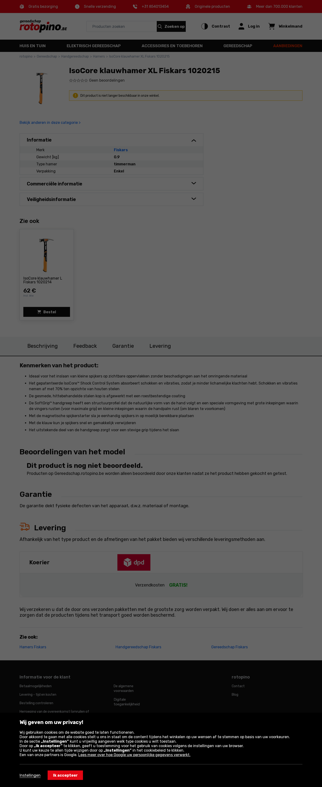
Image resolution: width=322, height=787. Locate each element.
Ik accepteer (65, 775)
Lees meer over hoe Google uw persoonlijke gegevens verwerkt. (134, 755)
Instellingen (30, 775)
